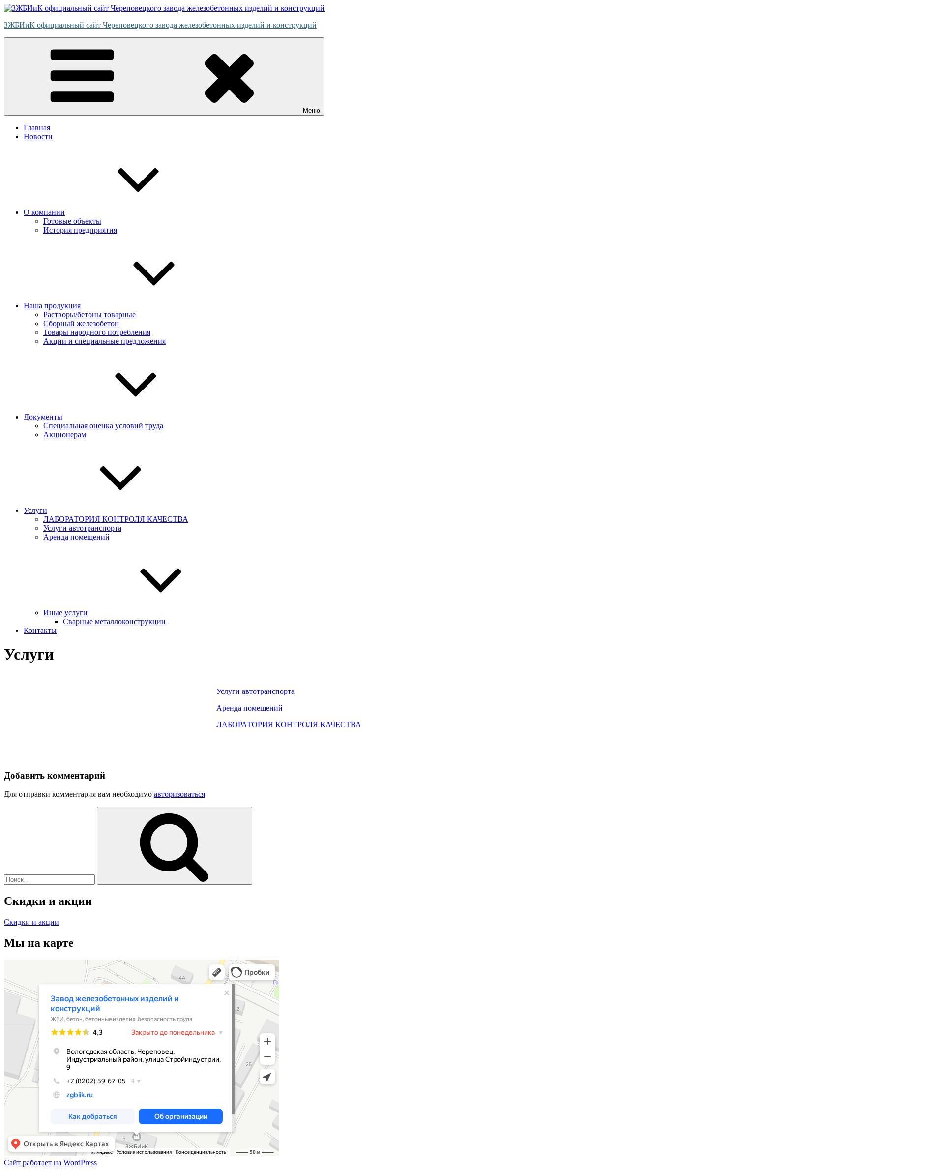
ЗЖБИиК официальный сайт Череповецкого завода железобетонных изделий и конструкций (160, 25)
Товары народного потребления (96, 332)
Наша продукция (52, 305)
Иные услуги (65, 612)
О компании (44, 212)
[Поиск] (174, 846)
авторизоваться (179, 794)
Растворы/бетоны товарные (89, 314)
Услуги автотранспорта (82, 528)
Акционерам (64, 434)
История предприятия (80, 230)
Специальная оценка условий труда (103, 425)
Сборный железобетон (81, 323)
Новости (38, 136)
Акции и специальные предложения (104, 341)
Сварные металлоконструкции (114, 621)
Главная (37, 127)
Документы (43, 417)
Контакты (40, 630)
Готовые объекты (72, 221)
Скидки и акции (31, 922)
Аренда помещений (76, 537)
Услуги (35, 510)
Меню (311, 110)
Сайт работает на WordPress (50, 1162)
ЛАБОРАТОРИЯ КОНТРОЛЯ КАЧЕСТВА (115, 519)
